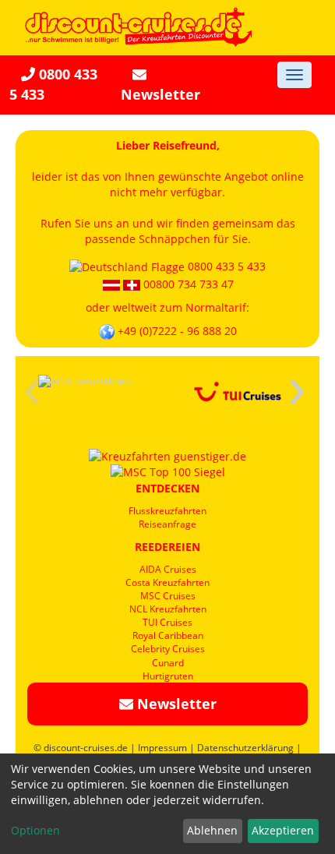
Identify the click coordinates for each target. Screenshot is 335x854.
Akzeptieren (283, 830)
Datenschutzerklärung (245, 747)
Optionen (35, 830)
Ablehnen (212, 830)
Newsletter (160, 94)
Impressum (162, 747)
